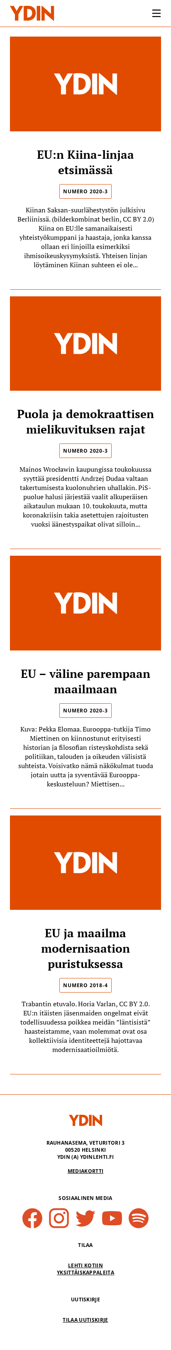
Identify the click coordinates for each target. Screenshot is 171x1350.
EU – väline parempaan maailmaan (85, 681)
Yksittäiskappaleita (85, 1272)
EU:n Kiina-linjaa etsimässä (85, 162)
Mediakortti (86, 1171)
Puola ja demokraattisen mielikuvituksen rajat (85, 421)
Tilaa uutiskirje (85, 1319)
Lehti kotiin (85, 1265)
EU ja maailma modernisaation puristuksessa (85, 948)
